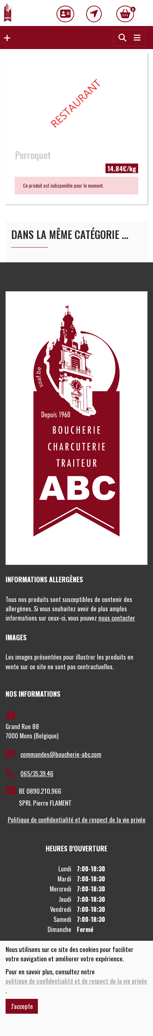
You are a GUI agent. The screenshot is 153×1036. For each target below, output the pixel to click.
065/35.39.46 (36, 773)
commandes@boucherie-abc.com (60, 754)
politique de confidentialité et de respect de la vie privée (76, 980)
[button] (5, 37)
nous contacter (116, 617)
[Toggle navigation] (137, 37)
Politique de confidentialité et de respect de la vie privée (77, 819)
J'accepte (22, 1006)
